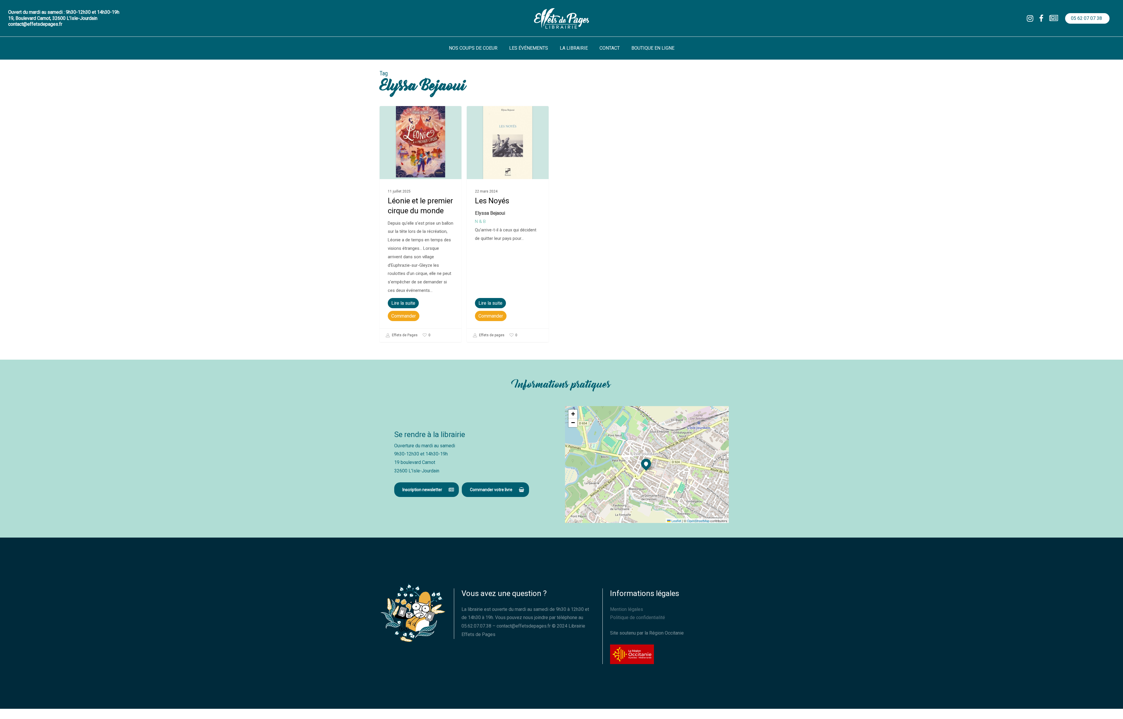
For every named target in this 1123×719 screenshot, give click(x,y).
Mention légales (626, 609)
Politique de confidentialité (637, 617)
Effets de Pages (404, 335)
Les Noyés (492, 200)
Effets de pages (491, 335)
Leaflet (676, 520)
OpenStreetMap (698, 520)
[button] (426, 489)
